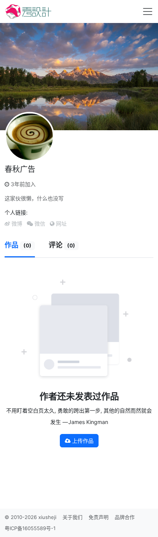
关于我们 (72, 517)
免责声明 (99, 517)
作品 (18, 245)
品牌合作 (125, 517)
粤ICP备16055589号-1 (30, 528)
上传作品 (82, 440)
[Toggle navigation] (147, 11)
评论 (62, 245)
